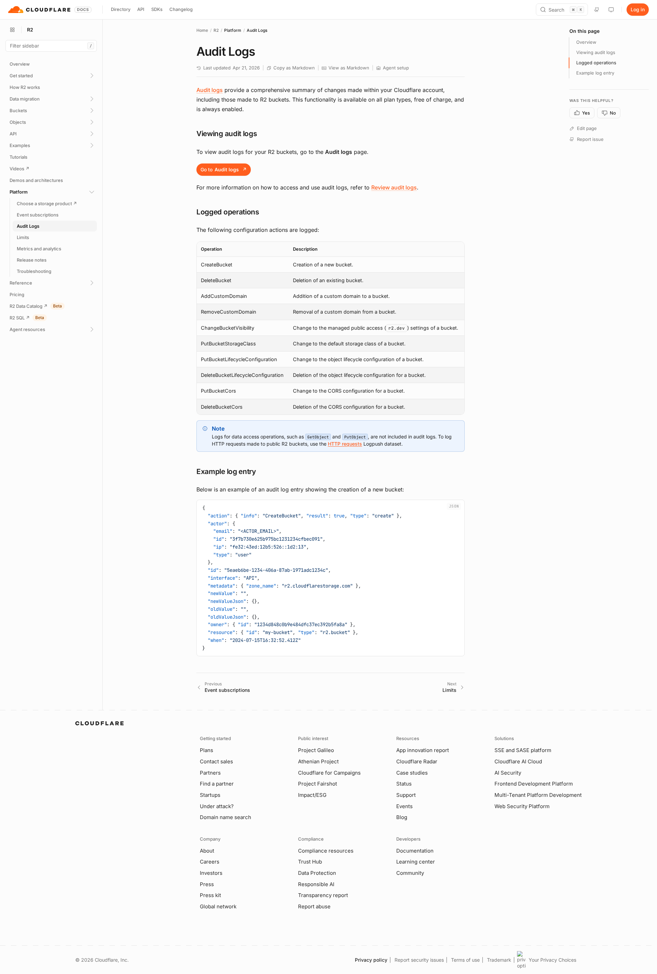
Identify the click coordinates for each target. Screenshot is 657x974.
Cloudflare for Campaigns (329, 772)
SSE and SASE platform (522, 750)
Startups (210, 795)
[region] (330, 328)
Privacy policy (371, 960)
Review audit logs (394, 187)
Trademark (499, 960)
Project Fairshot (317, 783)
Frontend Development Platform (533, 783)
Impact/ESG (312, 795)
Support (406, 795)
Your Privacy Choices (552, 960)
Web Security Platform (522, 806)
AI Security (507, 772)
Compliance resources (325, 850)
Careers (209, 861)
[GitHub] (597, 9)
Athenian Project (318, 761)
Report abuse (314, 906)
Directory (120, 9)
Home (202, 30)
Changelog (181, 9)
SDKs (157, 9)
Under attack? (217, 806)
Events (404, 806)
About (207, 850)
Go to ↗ (224, 169)
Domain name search (225, 817)
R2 (216, 30)
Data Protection (317, 873)
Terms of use (465, 960)
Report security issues (419, 960)
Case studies (412, 772)
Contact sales (216, 761)
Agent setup (396, 67)
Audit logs (209, 90)
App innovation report (422, 750)
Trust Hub (310, 861)
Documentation (415, 850)
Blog (401, 817)
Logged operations (596, 62)
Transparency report (323, 895)
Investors (211, 873)
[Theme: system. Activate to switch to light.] (611, 9)
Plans (206, 750)
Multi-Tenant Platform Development (538, 795)
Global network (218, 906)
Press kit (210, 895)
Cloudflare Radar (416, 761)
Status (404, 783)
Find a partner (217, 783)
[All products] (12, 30)
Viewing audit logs (595, 52)
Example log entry (595, 73)
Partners (210, 772)
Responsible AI (316, 884)
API (140, 9)
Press (207, 884)
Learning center (415, 861)
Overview (586, 42)
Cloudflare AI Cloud (518, 761)
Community (410, 873)
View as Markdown (348, 67)
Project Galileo (316, 750)
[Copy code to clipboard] (457, 507)
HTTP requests (345, 444)
